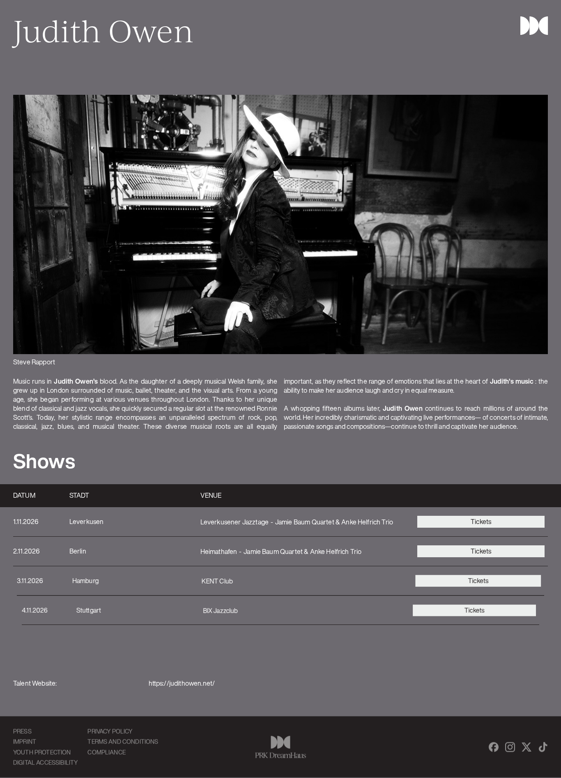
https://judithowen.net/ (182, 683)
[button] (530, 25)
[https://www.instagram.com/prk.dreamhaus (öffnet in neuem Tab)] (510, 747)
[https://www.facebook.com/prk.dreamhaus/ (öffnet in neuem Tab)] (494, 747)
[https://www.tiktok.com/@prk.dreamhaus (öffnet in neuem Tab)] (543, 747)
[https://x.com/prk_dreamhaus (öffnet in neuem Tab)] (526, 747)
